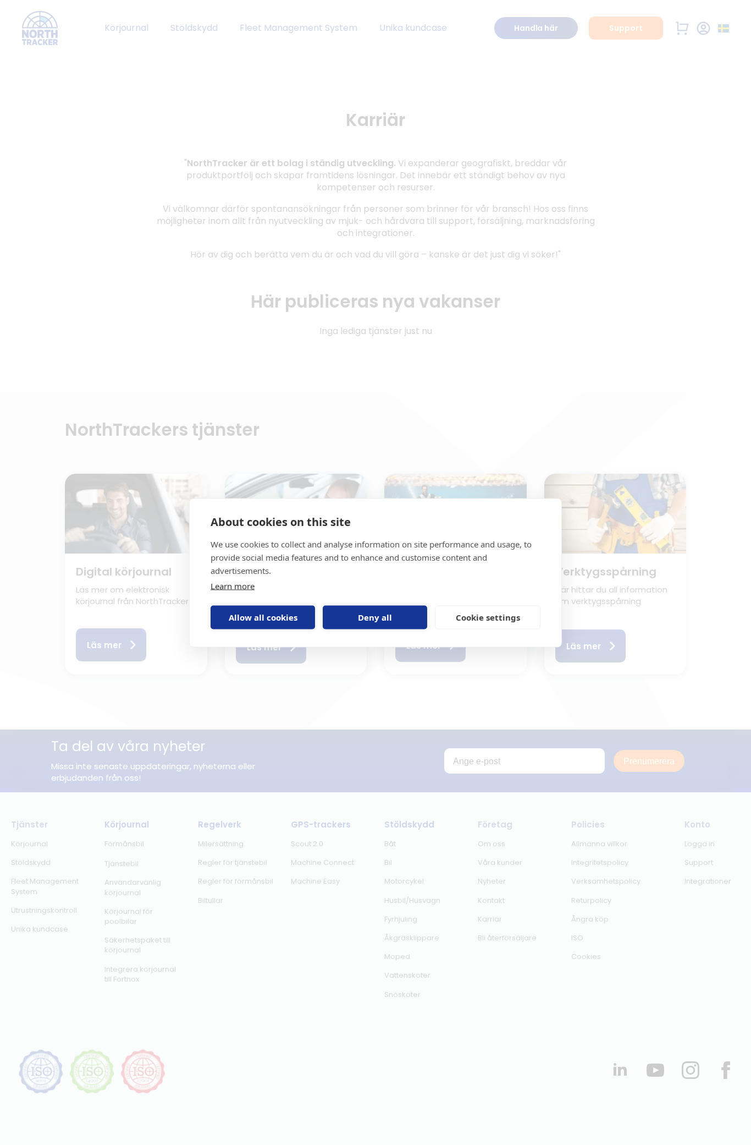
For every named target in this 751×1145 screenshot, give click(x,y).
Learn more (233, 585)
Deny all (375, 617)
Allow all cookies (263, 617)
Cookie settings (488, 617)
